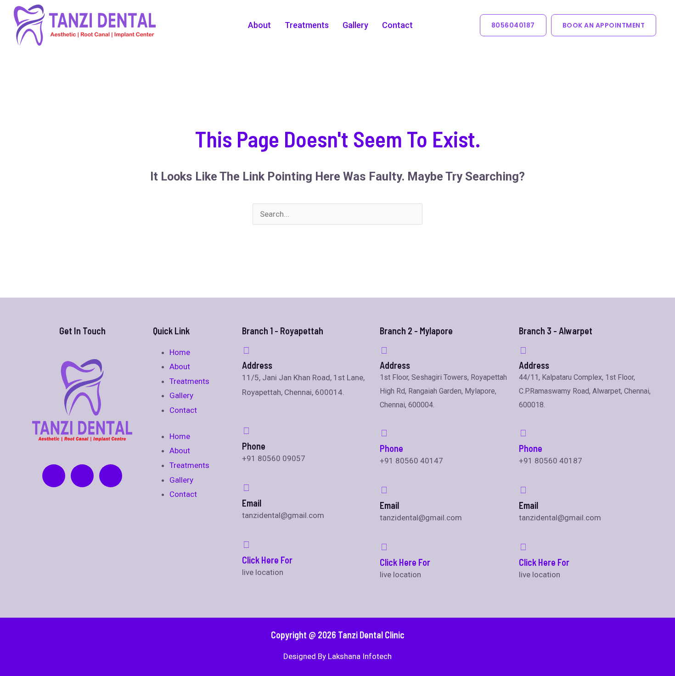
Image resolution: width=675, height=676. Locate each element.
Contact (397, 25)
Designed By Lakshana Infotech (337, 656)
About (259, 25)
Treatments (307, 25)
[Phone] (384, 433)
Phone (391, 448)
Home (179, 352)
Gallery (355, 25)
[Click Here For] (246, 544)
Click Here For (267, 559)
